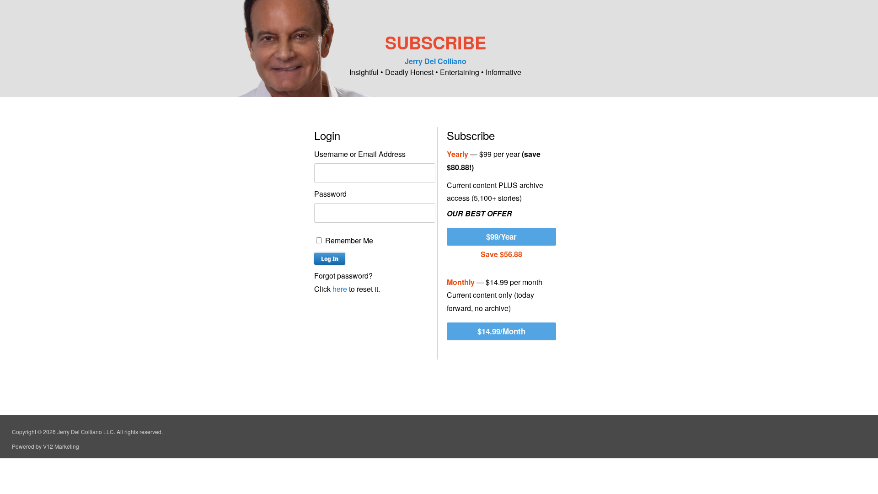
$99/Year (501, 236)
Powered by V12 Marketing (45, 446)
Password (330, 193)
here (339, 289)
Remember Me (348, 240)
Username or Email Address (360, 154)
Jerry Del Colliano (435, 61)
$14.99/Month (501, 331)
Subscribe (435, 42)
